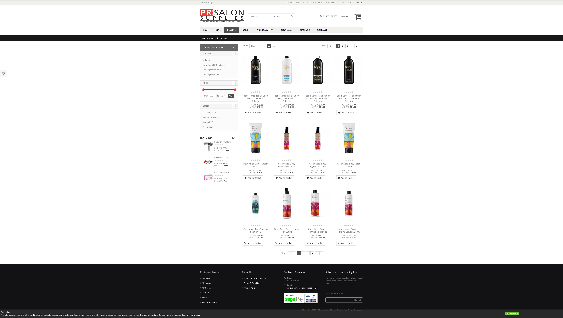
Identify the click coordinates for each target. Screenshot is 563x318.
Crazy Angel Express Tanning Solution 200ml (349, 230)
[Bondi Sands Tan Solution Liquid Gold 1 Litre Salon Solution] (318, 70)
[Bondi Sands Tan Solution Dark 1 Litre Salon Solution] (255, 70)
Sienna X (206, 122)
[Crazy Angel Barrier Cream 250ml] (255, 138)
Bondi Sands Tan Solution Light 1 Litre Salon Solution (286, 98)
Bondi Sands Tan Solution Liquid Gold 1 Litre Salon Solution (318, 98)
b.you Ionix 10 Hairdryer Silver (223, 142)
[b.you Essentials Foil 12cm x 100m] (208, 177)
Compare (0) (208, 3)
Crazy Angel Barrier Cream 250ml (255, 165)
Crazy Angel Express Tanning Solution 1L (317, 230)
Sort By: (244, 45)
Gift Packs (305, 30)
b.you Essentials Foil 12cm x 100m (223, 172)
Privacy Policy (250, 288)
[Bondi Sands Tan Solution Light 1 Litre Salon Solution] (287, 70)
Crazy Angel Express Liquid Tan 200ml (286, 230)
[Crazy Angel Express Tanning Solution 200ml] (349, 203)
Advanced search (210, 302)
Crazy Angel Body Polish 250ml (348, 165)
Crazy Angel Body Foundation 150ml (286, 165)
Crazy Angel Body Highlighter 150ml (317, 165)
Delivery (205, 292)
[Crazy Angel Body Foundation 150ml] (287, 138)
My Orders (206, 288)
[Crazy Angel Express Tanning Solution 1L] (318, 203)
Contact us (206, 278)
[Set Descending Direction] (264, 45)
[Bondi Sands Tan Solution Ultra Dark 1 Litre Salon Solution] (349, 70)
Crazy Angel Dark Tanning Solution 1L (255, 230)
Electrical (286, 30)
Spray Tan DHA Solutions (213, 65)
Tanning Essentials (210, 74)
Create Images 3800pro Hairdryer (223, 157)
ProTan (205, 127)
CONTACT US (346, 16)
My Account (347, 3)
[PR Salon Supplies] (220, 16)
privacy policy (193, 315)
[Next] (361, 46)
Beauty (230, 30)
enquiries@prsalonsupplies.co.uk (302, 288)
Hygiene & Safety (264, 30)
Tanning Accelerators (211, 69)
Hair (217, 30)
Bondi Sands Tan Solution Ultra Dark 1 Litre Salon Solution (349, 98)
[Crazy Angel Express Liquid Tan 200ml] (287, 203)
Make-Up (206, 60)
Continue (513, 313)
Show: (323, 45)
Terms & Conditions (252, 283)
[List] (274, 46)
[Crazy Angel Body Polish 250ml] (349, 138)
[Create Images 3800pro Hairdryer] (208, 162)
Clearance (322, 30)
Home (202, 38)
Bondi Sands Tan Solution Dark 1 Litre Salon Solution (255, 98)
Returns (205, 297)
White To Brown (209, 117)
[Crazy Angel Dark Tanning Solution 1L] (255, 203)
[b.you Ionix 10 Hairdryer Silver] (208, 146)
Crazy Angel (207, 112)
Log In (360, 3)
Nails (245, 30)
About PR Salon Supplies (255, 278)
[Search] (292, 16)
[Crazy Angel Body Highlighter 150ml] (318, 138)
